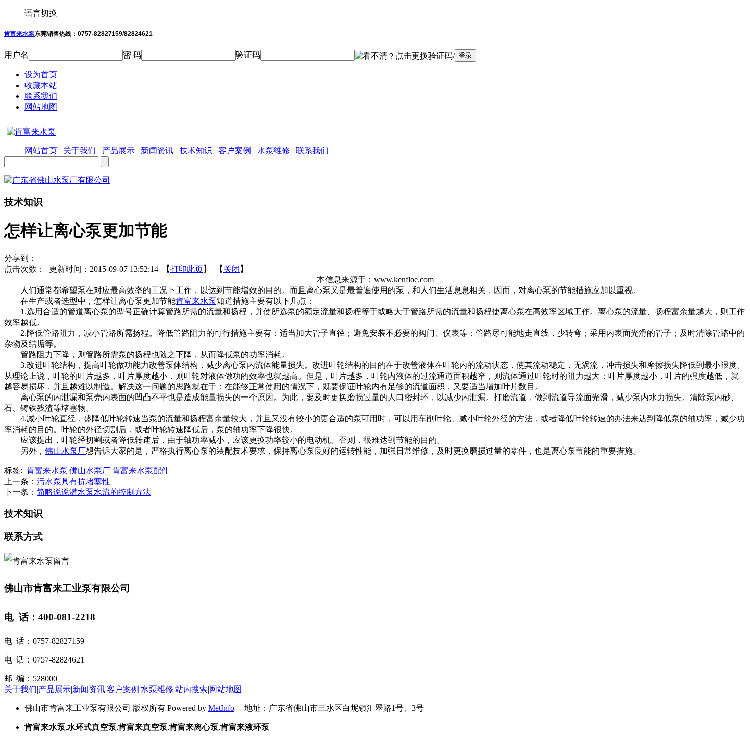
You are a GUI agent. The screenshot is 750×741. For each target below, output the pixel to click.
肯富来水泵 (19, 33)
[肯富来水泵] (30, 131)
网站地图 (40, 106)
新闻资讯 (88, 689)
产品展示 (54, 689)
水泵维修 (157, 689)
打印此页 (186, 268)
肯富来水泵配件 (140, 470)
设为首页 (40, 74)
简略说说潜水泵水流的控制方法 (94, 492)
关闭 (231, 268)
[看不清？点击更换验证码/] (405, 56)
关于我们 (20, 689)
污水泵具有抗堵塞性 (73, 481)
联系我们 (40, 96)
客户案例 (123, 689)
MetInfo (221, 708)
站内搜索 (191, 689)
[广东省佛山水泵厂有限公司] (57, 180)
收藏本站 (40, 85)
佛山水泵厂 (65, 450)
